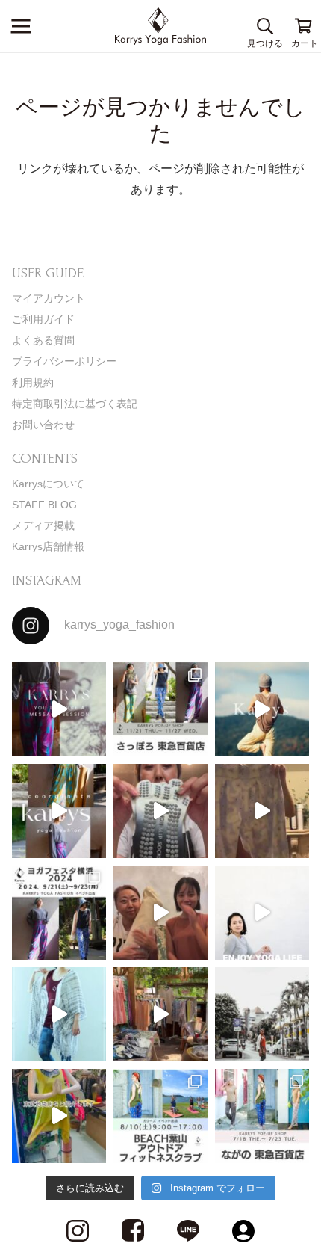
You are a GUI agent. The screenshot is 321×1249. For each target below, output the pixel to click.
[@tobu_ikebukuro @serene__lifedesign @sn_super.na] (59, 1116)
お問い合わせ (43, 425)
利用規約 (33, 383)
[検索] (265, 26)
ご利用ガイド (43, 319)
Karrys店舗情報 (48, 546)
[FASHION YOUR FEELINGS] (262, 1014)
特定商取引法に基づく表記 (74, 404)
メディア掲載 (43, 525)
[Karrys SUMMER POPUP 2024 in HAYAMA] (160, 1014)
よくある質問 (43, 340)
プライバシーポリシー (64, 361)
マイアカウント (48, 298)
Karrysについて (48, 484)
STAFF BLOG (44, 505)
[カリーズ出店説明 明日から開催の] (262, 811)
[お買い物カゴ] (304, 26)
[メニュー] (21, 26)
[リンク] (161, 26)
